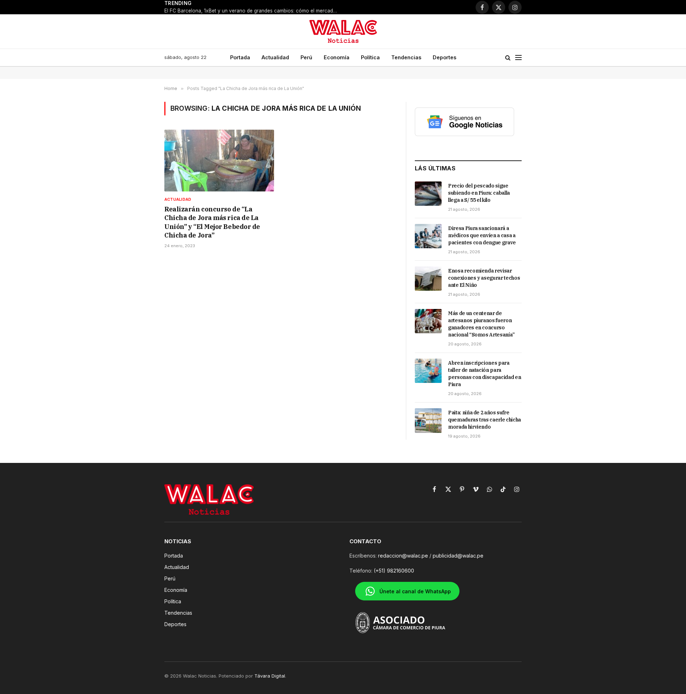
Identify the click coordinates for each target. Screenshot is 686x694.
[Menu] (518, 58)
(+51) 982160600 (394, 571)
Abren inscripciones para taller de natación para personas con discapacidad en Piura (484, 374)
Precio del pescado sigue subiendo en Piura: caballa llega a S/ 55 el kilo (479, 193)
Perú (306, 57)
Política (370, 57)
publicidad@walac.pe (458, 556)
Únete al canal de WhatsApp (415, 591)
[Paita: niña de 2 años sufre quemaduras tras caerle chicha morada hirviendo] (428, 420)
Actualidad (275, 57)
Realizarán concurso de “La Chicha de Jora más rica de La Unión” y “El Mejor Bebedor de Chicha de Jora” (212, 222)
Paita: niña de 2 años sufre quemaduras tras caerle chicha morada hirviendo (484, 419)
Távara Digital (269, 676)
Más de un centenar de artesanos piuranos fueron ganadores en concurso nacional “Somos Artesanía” (481, 324)
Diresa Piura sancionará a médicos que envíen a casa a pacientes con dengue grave (482, 235)
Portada (240, 57)
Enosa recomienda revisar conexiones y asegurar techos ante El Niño (484, 278)
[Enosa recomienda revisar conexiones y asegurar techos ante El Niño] (428, 278)
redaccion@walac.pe (403, 556)
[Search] (508, 58)
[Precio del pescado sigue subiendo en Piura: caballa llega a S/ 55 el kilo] (428, 193)
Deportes (444, 57)
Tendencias (406, 57)
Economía (336, 57)
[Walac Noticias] (343, 31)
